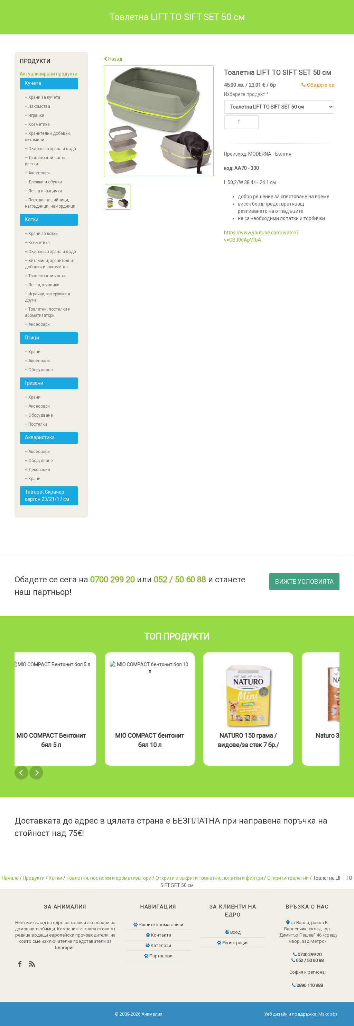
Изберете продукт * (246, 94)
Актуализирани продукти (48, 74)
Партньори (160, 955)
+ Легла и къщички (43, 191)
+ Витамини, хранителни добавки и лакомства (49, 263)
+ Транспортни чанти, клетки (46, 160)
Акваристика (40, 437)
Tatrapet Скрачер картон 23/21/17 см (47, 495)
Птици (32, 337)
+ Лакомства (37, 106)
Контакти (160, 935)
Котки (31, 219)
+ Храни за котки (41, 233)
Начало (10, 878)
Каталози (160, 945)
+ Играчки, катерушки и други (47, 297)
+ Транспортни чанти (45, 275)
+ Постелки (36, 424)
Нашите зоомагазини (160, 924)
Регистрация (235, 942)
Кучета (33, 83)
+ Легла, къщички (42, 284)
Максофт (328, 1014)
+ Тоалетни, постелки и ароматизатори (48, 312)
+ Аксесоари (37, 173)
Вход (235, 932)
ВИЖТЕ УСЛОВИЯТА (304, 581)
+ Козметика (37, 124)
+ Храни (32, 351)
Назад (114, 59)
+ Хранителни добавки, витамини (48, 136)
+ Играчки (34, 115)
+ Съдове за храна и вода (50, 148)
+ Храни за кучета (42, 97)
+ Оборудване (39, 369)
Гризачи (34, 383)
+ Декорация (37, 469)
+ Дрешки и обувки (43, 182)
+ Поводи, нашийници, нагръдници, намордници (50, 203)
